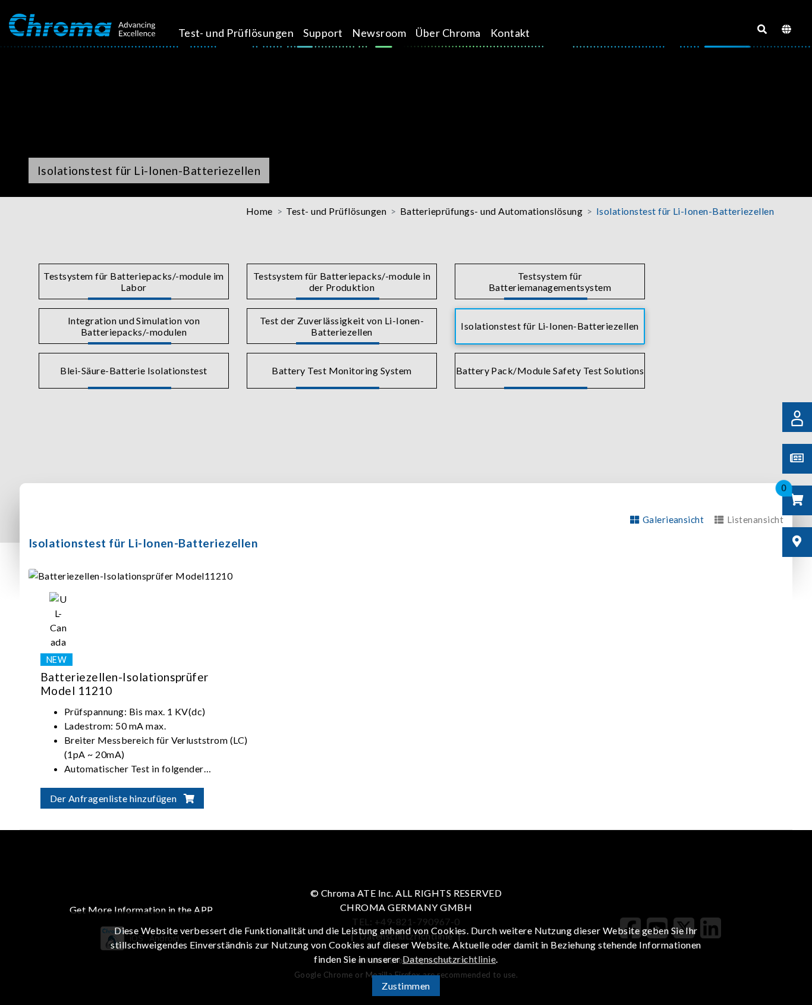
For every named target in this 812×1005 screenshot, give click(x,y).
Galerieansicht (673, 519)
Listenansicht (755, 519)
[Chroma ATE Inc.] (82, 25)
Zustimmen (406, 985)
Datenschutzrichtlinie (449, 959)
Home (259, 211)
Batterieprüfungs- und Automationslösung (491, 211)
